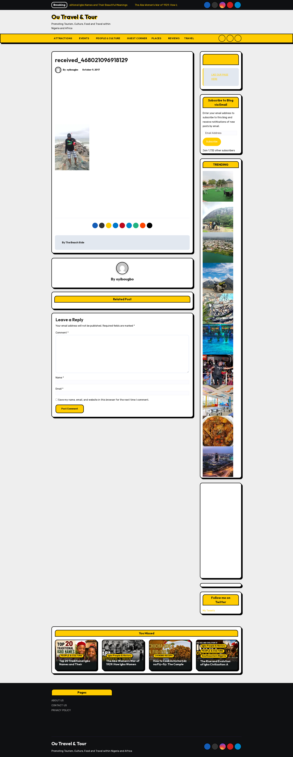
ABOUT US (57, 700)
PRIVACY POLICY (61, 710)
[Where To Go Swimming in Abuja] (218, 339)
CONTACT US (59, 705)
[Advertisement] (122, 101)
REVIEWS (174, 38)
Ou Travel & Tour (74, 16)
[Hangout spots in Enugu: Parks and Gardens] (218, 186)
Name (60, 377)
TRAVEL (189, 38)
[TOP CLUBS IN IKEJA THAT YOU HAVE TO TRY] (218, 308)
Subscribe (211, 141)
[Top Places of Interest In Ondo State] (218, 216)
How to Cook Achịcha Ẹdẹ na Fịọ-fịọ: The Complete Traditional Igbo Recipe (170, 664)
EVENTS (84, 38)
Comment (62, 332)
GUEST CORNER (137, 38)
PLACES (157, 38)
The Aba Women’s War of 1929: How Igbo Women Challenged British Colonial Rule (122, 666)
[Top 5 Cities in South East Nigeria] (218, 247)
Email (59, 388)
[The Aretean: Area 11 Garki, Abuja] (218, 400)
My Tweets (209, 610)
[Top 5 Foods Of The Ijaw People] (218, 430)
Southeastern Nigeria (214, 656)
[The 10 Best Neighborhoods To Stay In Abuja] (218, 461)
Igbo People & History (119, 655)
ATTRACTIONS (63, 38)
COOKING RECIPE (164, 655)
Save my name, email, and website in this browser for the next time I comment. (103, 399)
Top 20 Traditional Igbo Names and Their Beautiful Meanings (74, 664)
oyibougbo (72, 70)
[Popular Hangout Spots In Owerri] (218, 369)
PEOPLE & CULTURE (108, 38)
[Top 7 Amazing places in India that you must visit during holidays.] (218, 277)
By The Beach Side (73, 242)
